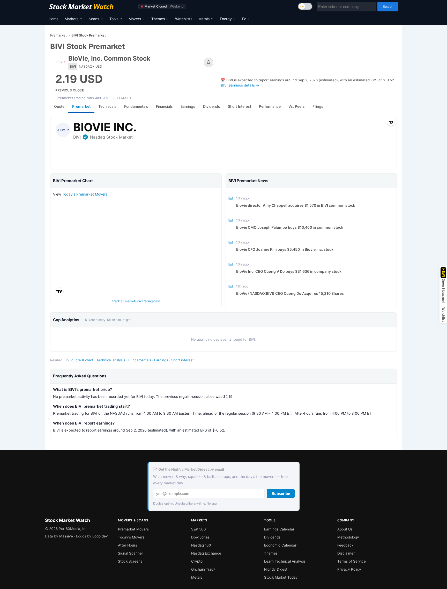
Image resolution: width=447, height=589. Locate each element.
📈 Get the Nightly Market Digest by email (188, 469)
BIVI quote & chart (78, 360)
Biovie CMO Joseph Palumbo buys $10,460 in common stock (289, 227)
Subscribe (281, 493)
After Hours (127, 545)
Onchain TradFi (203, 569)
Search (388, 7)
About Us (345, 529)
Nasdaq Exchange (206, 553)
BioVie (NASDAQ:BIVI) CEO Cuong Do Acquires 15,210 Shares (290, 293)
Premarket (58, 35)
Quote (59, 106)
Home (53, 19)
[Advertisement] (309, 57)
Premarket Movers (133, 529)
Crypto (197, 561)
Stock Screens (130, 561)
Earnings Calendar (279, 529)
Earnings (161, 360)
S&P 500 (198, 529)
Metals (204, 19)
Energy (226, 19)
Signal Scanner (130, 553)
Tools (113, 19)
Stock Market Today (281, 577)
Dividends (272, 537)
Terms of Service (351, 561)
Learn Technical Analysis (285, 561)
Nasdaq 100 (201, 545)
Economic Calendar (280, 545)
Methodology (348, 537)
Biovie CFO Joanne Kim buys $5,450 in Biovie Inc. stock (284, 249)
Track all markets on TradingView (136, 301)
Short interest (182, 360)
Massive (66, 536)
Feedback (345, 545)
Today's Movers (131, 537)
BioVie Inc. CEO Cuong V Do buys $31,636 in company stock (288, 271)
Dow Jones (200, 537)
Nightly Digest (275, 569)
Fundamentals (139, 360)
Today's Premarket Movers (84, 194)
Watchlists (183, 19)
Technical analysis (110, 360)
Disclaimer (346, 553)
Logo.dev (100, 536)
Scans (94, 19)
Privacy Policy (349, 569)
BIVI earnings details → (240, 85)
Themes (158, 19)
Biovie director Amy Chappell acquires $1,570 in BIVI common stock (295, 205)
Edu (245, 19)
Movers (135, 19)
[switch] (305, 6)
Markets (71, 19)
